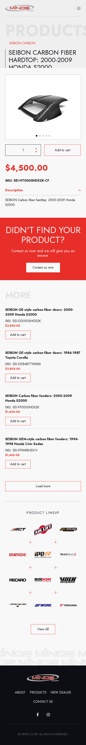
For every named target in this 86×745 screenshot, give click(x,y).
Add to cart (62, 150)
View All (43, 629)
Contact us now (43, 267)
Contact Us (43, 701)
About (20, 692)
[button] (36, 136)
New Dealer (61, 692)
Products (38, 692)
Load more (43, 486)
